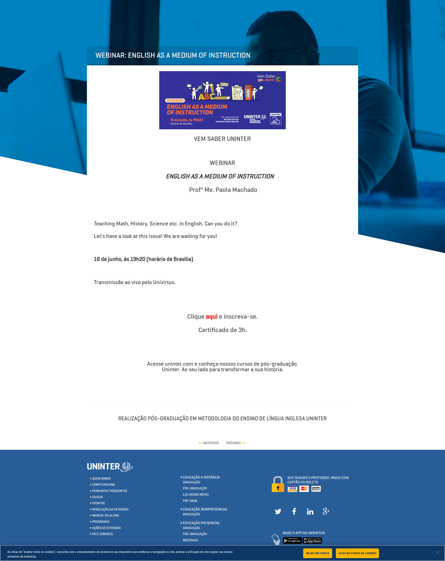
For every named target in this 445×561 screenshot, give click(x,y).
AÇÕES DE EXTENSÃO (106, 528)
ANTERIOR (210, 443)
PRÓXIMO (234, 443)
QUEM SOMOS (101, 479)
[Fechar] (437, 552)
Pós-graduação (195, 488)
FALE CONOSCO (102, 534)
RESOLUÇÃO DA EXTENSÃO (110, 509)
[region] (222, 553)
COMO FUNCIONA (103, 485)
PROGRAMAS (100, 522)
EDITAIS (97, 497)
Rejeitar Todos (317, 553)
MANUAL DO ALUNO (105, 515)
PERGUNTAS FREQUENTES (109, 491)
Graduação (191, 482)
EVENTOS (98, 503)
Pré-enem (190, 501)
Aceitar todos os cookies (357, 553)
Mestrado (190, 540)
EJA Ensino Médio (196, 495)
